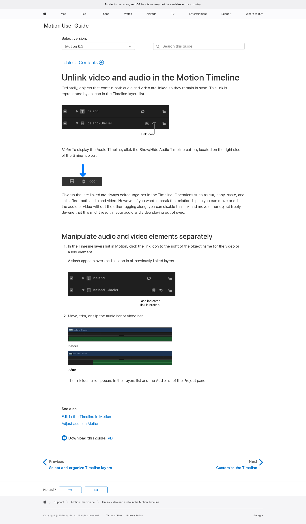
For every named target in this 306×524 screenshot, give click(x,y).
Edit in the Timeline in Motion (86, 416)
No (96, 489)
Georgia (258, 515)
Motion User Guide (66, 25)
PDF (111, 438)
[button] (83, 62)
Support (59, 502)
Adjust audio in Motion (80, 423)
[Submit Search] (158, 46)
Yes (70, 489)
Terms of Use (114, 515)
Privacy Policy (134, 515)
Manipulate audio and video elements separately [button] (137, 236)
